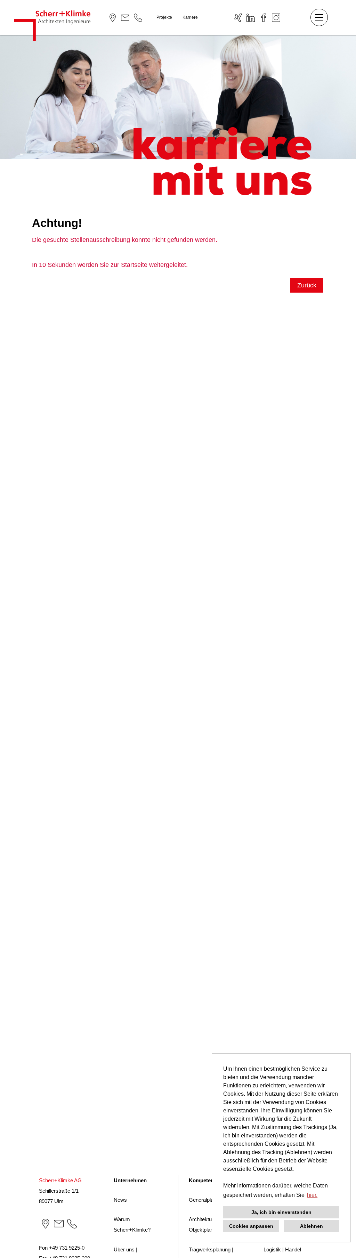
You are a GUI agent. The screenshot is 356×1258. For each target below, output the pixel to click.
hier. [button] (312, 1195)
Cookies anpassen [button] (251, 1226)
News (120, 1200)
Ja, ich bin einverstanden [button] (281, 1212)
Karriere (190, 17)
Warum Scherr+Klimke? (132, 1224)
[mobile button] (319, 17)
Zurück (306, 285)
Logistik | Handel (282, 1249)
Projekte (164, 17)
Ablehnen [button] (311, 1226)
